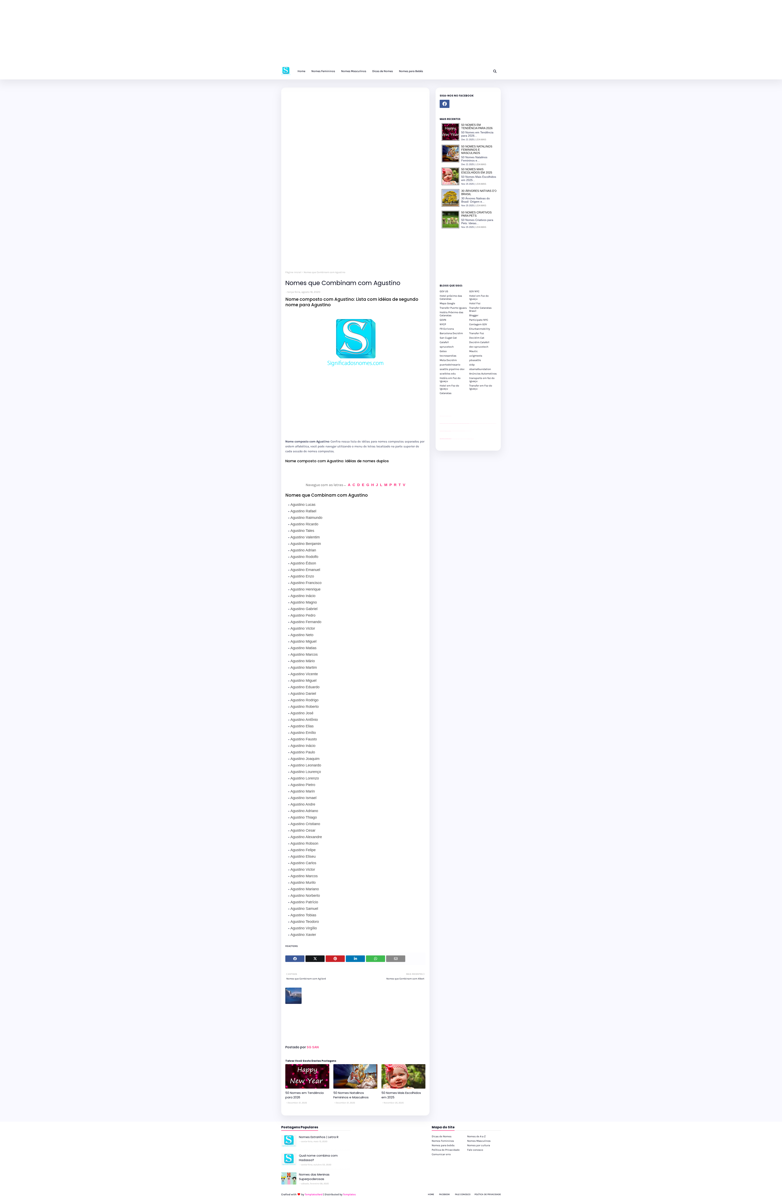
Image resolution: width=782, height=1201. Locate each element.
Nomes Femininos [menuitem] (323, 71)
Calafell (444, 342)
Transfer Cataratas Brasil (480, 309)
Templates (349, 1194)
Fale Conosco (462, 1194)
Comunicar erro (441, 1154)
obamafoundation (480, 369)
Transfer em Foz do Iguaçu (480, 387)
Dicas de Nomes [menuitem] (382, 71)
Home (431, 1194)
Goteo (443, 351)
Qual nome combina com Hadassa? (318, 1157)
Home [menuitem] (301, 71)
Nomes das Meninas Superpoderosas (314, 1176)
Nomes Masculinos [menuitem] (353, 71)
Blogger (473, 315)
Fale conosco (475, 1149)
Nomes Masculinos (479, 1140)
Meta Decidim (448, 360)
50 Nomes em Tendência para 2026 (304, 1095)
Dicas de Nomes (441, 1136)
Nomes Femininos (443, 1140)
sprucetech (447, 346)
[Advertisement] (122, 34)
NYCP (443, 324)
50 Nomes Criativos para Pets (476, 214)
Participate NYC (478, 319)
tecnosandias (448, 355)
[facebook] (444, 104)
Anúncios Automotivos (483, 373)
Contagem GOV (478, 324)
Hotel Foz (474, 303)
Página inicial (293, 272)
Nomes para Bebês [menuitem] (411, 71)
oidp (472, 364)
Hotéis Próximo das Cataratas (451, 314)
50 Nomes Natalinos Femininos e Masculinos (351, 1095)
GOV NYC (474, 291)
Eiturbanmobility (479, 328)
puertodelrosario (450, 364)
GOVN (443, 319)
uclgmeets (475, 355)
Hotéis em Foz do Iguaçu (450, 380)
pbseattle (475, 360)
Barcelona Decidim (451, 333)
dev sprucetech (478, 346)
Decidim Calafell (479, 342)
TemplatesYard (314, 1194)
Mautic (473, 351)
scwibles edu (448, 373)
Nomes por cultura (478, 1145)
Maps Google (447, 303)
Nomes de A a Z (476, 1136)
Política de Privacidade (446, 1149)
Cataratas (445, 393)
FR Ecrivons (447, 328)
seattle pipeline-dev (452, 369)
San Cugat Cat (448, 337)
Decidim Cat (476, 337)
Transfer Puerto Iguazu (453, 307)
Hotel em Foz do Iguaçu (479, 297)
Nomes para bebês (443, 1145)
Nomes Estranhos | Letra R (318, 1137)
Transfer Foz (476, 333)
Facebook (444, 1194)
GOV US (444, 291)
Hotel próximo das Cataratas (451, 297)
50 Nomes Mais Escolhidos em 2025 (401, 1095)
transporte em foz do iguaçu (481, 380)
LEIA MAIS (481, 139)
